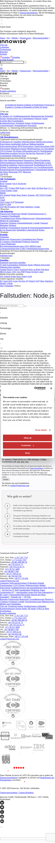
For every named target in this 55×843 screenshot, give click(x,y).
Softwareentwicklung (18, 583)
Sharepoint (19, 202)
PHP (17, 188)
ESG (29, 597)
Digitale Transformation (9, 167)
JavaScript (22, 183)
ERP (2, 204)
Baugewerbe (11, 230)
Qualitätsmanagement (21, 116)
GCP (12, 202)
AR (1, 174)
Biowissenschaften (41, 38)
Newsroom (32, 125)
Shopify (3, 283)
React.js (10, 269)
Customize (26, 445)
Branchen (4, 52)
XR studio (32, 609)
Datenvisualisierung (8, 163)
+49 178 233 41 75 (15, 564)
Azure (7, 202)
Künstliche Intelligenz (9, 165)
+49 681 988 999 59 (19, 562)
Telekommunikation (43, 218)
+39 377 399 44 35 (13, 574)
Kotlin (48, 195)
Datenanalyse (28, 160)
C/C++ (50, 188)
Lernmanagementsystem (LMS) (13, 248)
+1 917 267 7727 (21, 557)
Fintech (32, 281)
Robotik (14, 597)
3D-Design (17, 151)
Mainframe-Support (19, 149)
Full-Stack (45, 269)
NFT (20, 172)
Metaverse (27, 172)
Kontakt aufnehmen (8, 91)
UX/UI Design (19, 585)
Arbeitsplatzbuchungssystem (37, 248)
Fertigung (12, 223)
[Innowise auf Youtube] (27, 807)
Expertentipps (17, 121)
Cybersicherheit (41, 170)
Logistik (36, 223)
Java (2, 188)
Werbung (12, 225)
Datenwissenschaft (25, 165)
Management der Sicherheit (42, 116)
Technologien (5, 49)
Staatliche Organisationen (10, 228)
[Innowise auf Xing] (27, 812)
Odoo (22, 207)
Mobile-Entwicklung (44, 142)
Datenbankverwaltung (9, 153)
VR (6, 174)
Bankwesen (16, 214)
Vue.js (14, 183)
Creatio (37, 207)
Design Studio (21, 609)
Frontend (3, 181)
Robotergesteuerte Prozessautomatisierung (17, 170)
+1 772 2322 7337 (19, 560)
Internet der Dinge (38, 595)
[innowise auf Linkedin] (27, 803)
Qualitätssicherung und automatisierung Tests (29, 588)
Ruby (34, 188)
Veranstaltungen (20, 125)
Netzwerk (40, 153)
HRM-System (35, 246)
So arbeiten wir (6, 116)
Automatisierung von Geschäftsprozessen (36, 167)
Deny (27, 453)
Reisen (41, 230)
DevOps (21, 153)
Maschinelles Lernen (42, 163)
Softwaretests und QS (31, 151)
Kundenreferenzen (7, 123)
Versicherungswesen (36, 214)
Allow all (27, 438)
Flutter (13, 195)
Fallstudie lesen (6, 255)
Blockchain (13, 172)
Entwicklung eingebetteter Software (14, 144)
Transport (44, 223)
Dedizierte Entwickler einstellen (13, 262)
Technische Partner (23, 123)
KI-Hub (40, 188)
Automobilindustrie (24, 223)
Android (7, 195)
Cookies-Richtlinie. (26, 793)
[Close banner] (51, 388)
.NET (6, 188)
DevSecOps (30, 153)
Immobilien (21, 230)
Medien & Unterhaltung (9, 221)
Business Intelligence (25, 163)
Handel (24, 214)
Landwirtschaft (32, 230)
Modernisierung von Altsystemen (40, 149)
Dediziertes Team (19, 156)
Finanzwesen (25, 38)
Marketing (4, 225)
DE (1, 68)
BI (1, 595)
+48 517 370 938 (21, 578)
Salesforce (29, 207)
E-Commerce (5, 242)
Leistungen (4, 47)
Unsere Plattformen (8, 244)
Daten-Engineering (42, 160)
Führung (37, 118)
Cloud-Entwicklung (42, 146)
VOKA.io (40, 609)
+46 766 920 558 (14, 576)
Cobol (14, 190)
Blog (10, 121)
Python (12, 188)
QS (27, 281)
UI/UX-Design (6, 151)
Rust (45, 188)
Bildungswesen (28, 218)
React (2, 183)
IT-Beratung (32, 583)
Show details (41, 430)
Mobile (15, 38)
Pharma (19, 218)
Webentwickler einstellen (10, 267)
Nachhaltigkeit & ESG (43, 165)
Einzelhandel (14, 216)
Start (2, 286)
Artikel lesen (5, 132)
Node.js (23, 188)
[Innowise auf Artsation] (27, 816)
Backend (3, 186)
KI (8, 38)
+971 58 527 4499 (12, 569)
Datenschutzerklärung (29, 13)
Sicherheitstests (46, 151)
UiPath (10, 283)
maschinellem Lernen (25, 592)
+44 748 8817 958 (11, 571)
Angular (8, 183)
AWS (2, 202)
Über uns (3, 45)
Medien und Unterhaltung (10, 604)
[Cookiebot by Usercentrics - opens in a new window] (35, 388)
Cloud (2, 200)
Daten (2, 38)
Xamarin (31, 195)
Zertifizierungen (37, 123)
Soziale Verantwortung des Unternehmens (17, 118)
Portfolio (3, 54)
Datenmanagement (15, 160)
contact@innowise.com (19, 485)
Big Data (3, 160)
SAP (2, 207)
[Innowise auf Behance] (27, 821)
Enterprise (4, 223)
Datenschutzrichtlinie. (9, 793)
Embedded (4, 597)
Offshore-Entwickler (41, 265)
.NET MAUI (40, 195)
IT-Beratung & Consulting (10, 142)
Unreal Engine (6, 190)
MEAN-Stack (5, 272)
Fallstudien (4, 237)
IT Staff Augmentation (9, 265)
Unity (28, 188)
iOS (1, 195)
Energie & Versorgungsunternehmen (36, 228)
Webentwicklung (28, 142)
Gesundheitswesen (7, 218)
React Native (22, 195)
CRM (8, 204)
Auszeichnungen (7, 125)
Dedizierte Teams (26, 265)
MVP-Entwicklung (25, 146)
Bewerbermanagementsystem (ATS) (14, 246)
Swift (2, 197)
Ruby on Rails (34, 269)
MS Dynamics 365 (11, 207)
